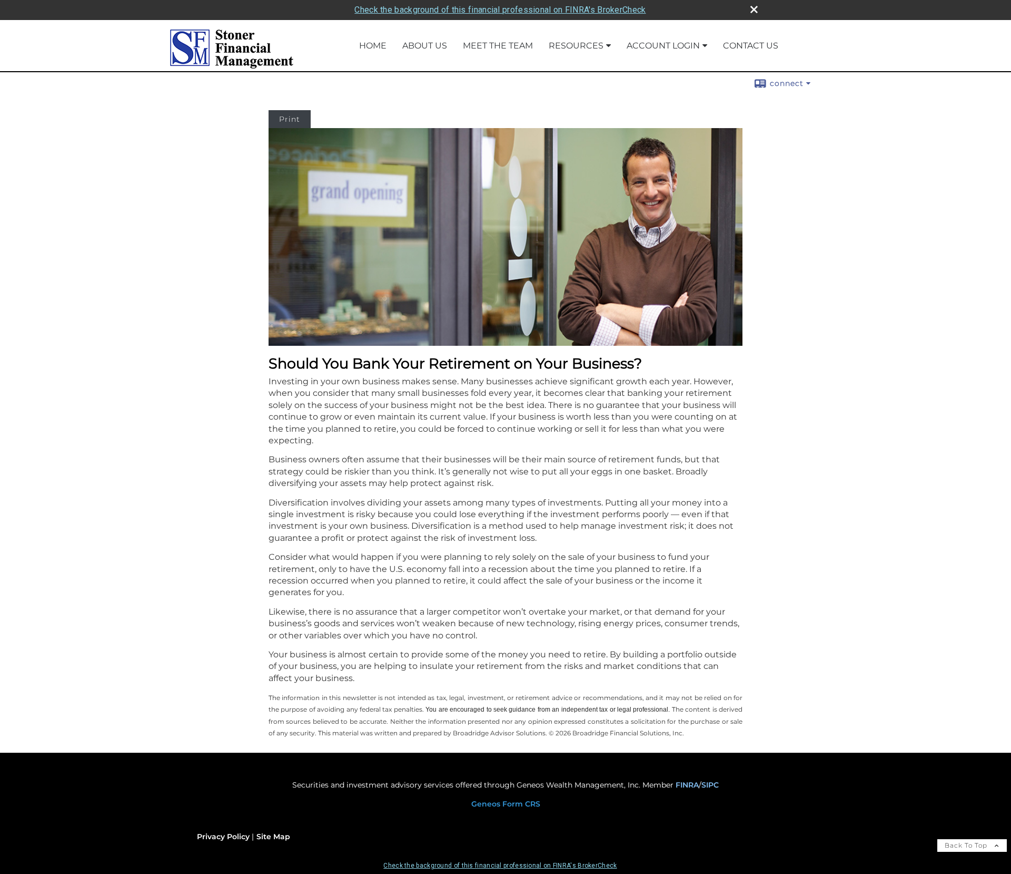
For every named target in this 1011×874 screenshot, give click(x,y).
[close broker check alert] (754, 9)
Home (372, 46)
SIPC (710, 785)
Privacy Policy (223, 836)
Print (289, 119)
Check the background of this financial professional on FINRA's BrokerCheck (500, 10)
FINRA (687, 785)
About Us (424, 46)
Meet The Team (498, 46)
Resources (576, 46)
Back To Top (967, 845)
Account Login (663, 46)
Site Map (273, 836)
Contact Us (750, 46)
